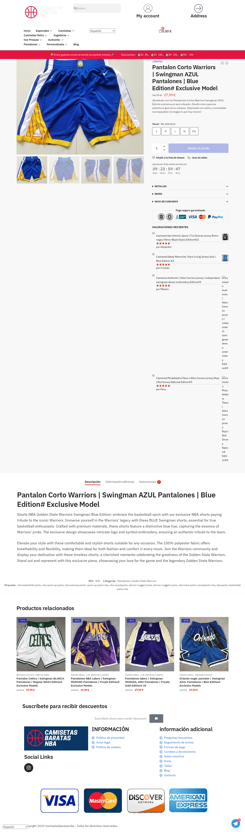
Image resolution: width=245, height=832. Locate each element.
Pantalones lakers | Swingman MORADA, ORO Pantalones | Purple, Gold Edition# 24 (147, 682)
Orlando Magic (204, 675)
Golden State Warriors (144, 581)
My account (147, 16)
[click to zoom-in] (80, 107)
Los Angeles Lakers (97, 675)
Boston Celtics (25, 675)
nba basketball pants (29, 585)
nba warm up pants (53, 585)
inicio (27, 30)
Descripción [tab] (92, 481)
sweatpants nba (206, 585)
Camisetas (64, 30)
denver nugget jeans (140, 585)
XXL (194, 131)
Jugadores (59, 35)
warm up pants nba (97, 585)
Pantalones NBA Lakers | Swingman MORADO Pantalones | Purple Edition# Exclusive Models (95, 682)
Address (199, 16)
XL (184, 131)
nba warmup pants (75, 585)
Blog (76, 44)
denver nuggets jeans (165, 585)
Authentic (54, 39)
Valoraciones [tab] (147, 481)
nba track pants (187, 585)
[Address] (198, 8)
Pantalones (30, 44)
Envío (158, 193)
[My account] (148, 8)
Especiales (42, 30)
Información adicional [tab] (120, 481)
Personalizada (55, 44)
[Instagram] (28, 767)
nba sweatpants (119, 585)
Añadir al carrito (198, 148)
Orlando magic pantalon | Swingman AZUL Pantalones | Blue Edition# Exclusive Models (202, 682)
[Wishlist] (60, 622)
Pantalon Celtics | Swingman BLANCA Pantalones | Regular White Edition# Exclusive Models (40, 682)
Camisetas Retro (34, 35)
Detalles (160, 186)
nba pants (222, 585)
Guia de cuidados (166, 201)
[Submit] (156, 718)
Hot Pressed (31, 39)
